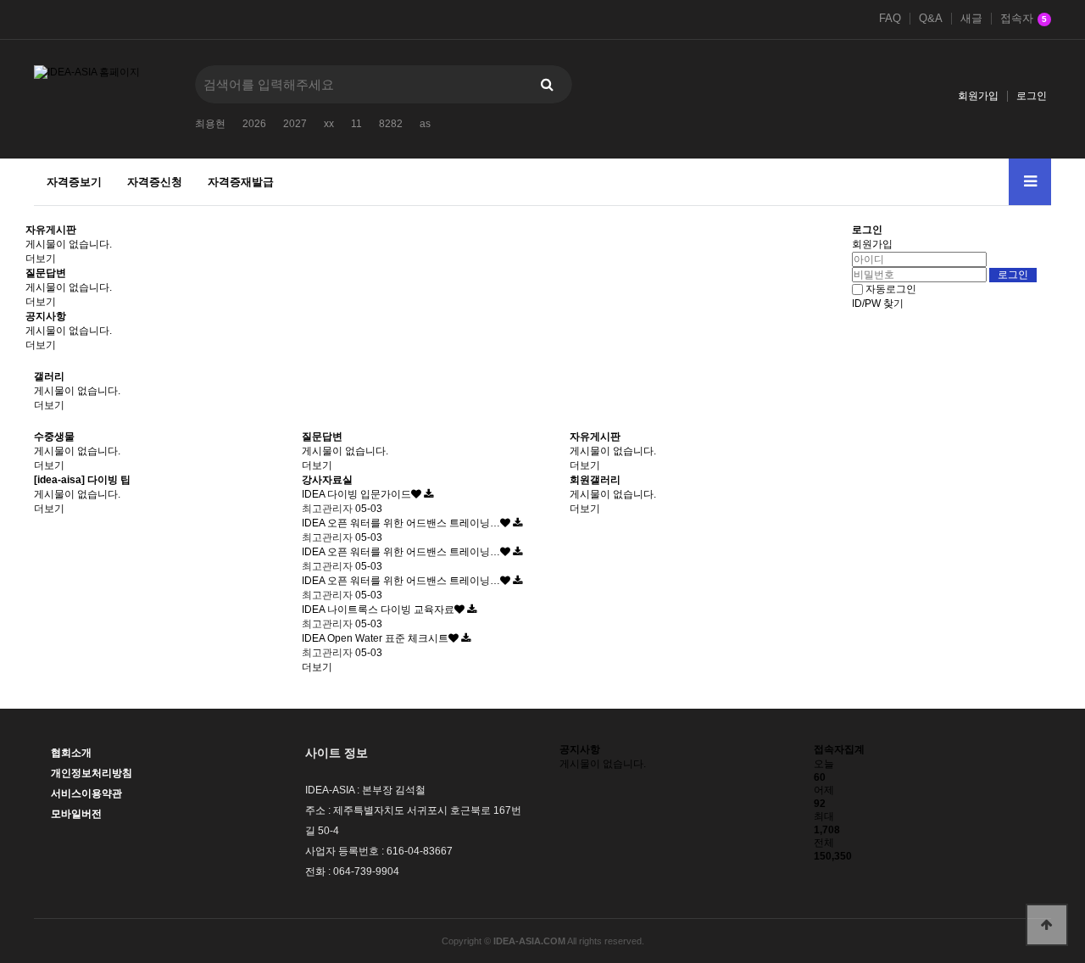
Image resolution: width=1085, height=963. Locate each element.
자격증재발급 (241, 181)
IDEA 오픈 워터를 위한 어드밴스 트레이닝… (401, 523)
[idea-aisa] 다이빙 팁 (82, 480)
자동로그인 (890, 289)
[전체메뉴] (1030, 182)
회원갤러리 (595, 480)
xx (329, 124)
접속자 (1023, 19)
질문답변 (45, 273)
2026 (254, 124)
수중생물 (54, 437)
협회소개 (71, 753)
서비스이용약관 (86, 793)
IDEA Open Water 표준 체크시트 (375, 638)
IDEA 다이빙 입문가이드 (356, 494)
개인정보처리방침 (91, 773)
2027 (295, 124)
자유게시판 (50, 230)
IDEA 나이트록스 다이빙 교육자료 (378, 609)
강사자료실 (327, 480)
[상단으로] (1047, 925)
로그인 (1031, 96)
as (425, 124)
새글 (971, 19)
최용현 (210, 124)
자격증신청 (154, 181)
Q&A (931, 19)
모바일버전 (76, 814)
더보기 (40, 258)
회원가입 (978, 96)
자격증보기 (74, 181)
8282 (391, 124)
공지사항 (45, 316)
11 (356, 124)
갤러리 (49, 376)
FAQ (890, 19)
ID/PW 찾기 (878, 303)
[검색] (546, 84)
